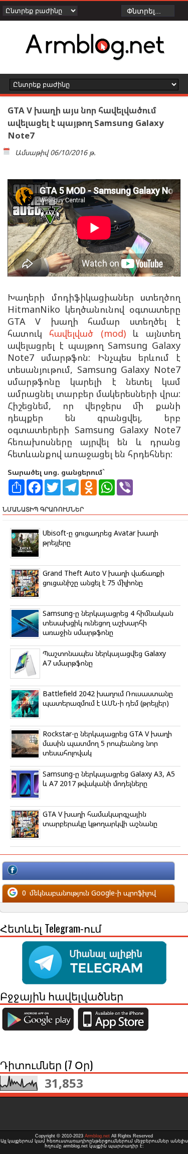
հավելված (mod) (87, 333)
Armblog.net (97, 1135)
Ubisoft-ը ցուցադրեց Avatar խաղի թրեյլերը (100, 537)
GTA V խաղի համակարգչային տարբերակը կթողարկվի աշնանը (100, 818)
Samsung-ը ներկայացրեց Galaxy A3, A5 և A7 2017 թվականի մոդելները (109, 778)
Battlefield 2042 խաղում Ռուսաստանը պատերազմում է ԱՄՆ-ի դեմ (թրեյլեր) (108, 698)
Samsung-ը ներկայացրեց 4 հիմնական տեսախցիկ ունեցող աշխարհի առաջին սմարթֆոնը (108, 622)
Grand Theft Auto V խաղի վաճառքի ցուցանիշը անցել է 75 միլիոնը (103, 577)
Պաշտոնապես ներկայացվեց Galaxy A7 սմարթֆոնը (104, 658)
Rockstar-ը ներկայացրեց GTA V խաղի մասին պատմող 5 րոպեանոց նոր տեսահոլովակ (107, 743)
